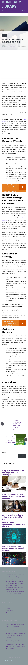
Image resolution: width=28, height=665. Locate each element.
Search (4, 452)
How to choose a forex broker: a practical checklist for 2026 (13, 548)
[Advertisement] (14, 65)
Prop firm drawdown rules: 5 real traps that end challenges (14, 473)
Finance (8, 608)
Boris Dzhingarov (11, 46)
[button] (2, 10)
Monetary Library (11, 4)
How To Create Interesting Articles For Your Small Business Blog (17, 424)
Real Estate (9, 610)
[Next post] (26, 439)
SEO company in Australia (14, 313)
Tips (4, 35)
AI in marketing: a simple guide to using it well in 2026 (12, 517)
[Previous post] (2, 424)
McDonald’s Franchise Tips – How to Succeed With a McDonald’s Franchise (15, 635)
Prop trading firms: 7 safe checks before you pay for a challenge (13, 496)
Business (8, 606)
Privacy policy (20, 661)
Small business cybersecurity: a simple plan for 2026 (13, 525)
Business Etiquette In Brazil (13, 641)
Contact (13, 661)
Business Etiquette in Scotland (14, 630)
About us (7, 661)
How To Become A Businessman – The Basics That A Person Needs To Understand (15, 646)
